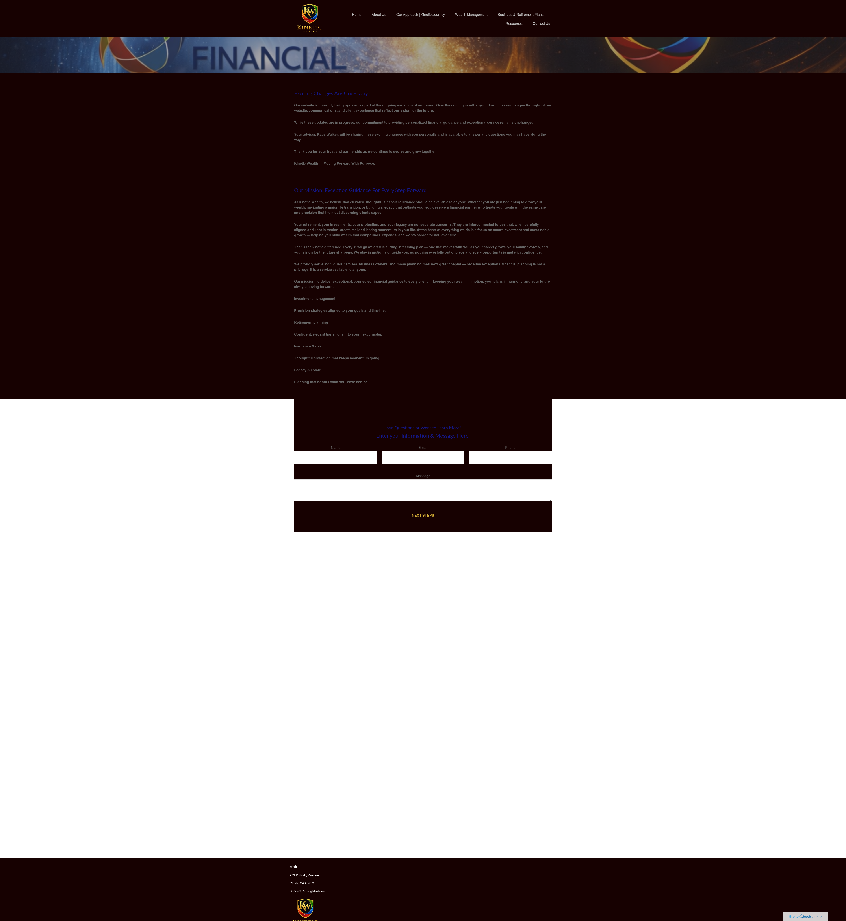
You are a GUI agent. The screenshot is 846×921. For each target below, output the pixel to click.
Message (423, 475)
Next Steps (423, 515)
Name (335, 447)
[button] (356, 14)
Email (422, 447)
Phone (510, 447)
